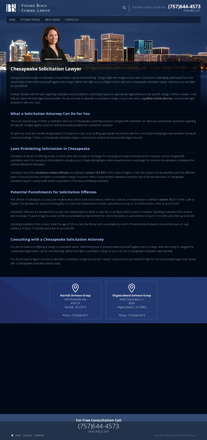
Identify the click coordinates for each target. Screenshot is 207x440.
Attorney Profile (30, 19)
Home (12, 19)
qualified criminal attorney (157, 98)
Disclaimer (39, 435)
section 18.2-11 (168, 199)
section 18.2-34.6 (96, 172)
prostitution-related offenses (52, 172)
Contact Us (71, 19)
